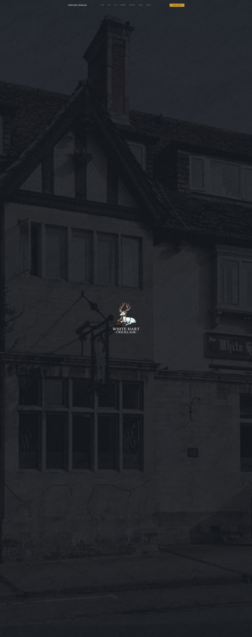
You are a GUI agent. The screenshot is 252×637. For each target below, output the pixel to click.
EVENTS (140, 4)
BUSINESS (123, 4)
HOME (102, 4)
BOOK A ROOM (177, 5)
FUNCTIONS (132, 4)
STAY (115, 4)
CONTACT (148, 4)
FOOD (109, 4)
